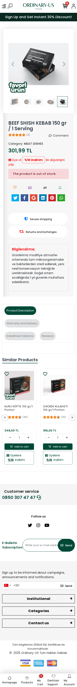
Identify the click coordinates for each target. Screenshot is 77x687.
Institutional (38, 598)
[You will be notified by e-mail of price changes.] (61, 187)
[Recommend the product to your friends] (31, 187)
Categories (38, 610)
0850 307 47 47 (19, 497)
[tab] (20, 310)
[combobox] (7, 585)
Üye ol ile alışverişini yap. (36, 162)
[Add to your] (46, 187)
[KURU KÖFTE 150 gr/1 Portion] (19, 385)
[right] (72, 418)
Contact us (38, 623)
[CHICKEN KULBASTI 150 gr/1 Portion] (58, 385)
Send (68, 545)
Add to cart (21, 446)
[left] (5, 418)
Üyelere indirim (16, 457)
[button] (12, 64)
